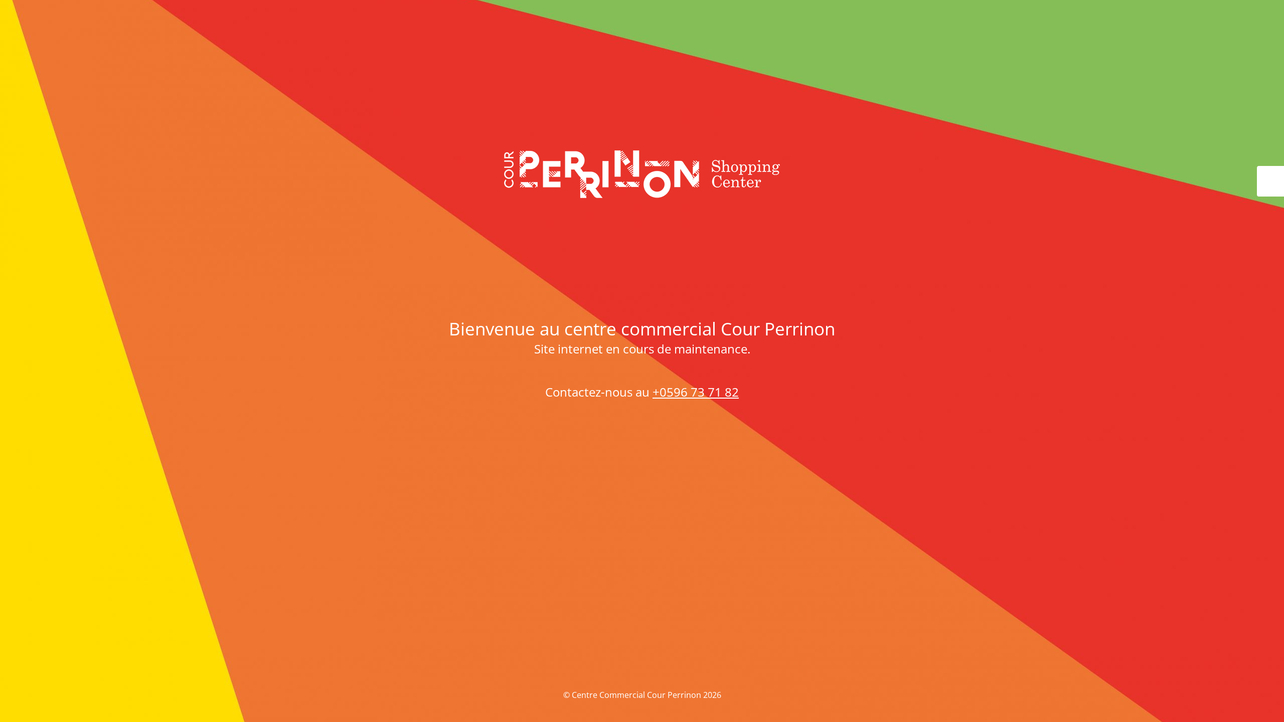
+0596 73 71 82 (696, 392)
